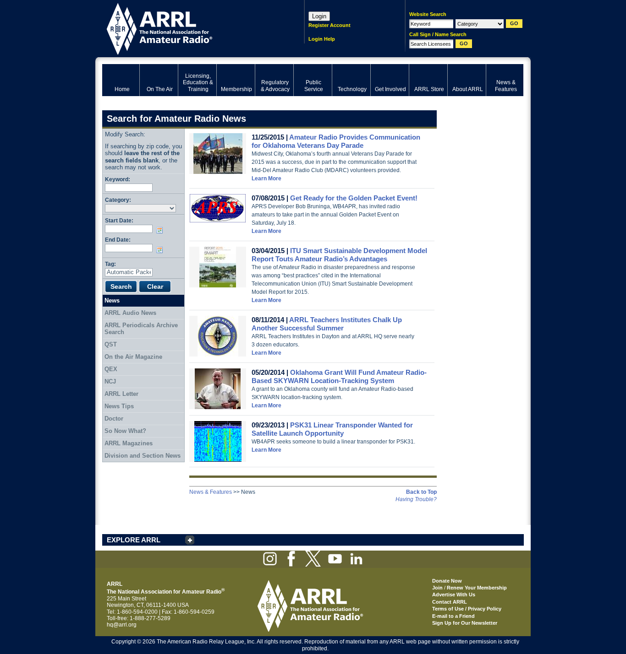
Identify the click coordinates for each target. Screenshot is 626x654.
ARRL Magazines (128, 443)
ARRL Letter (121, 393)
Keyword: (117, 179)
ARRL (191, 27)
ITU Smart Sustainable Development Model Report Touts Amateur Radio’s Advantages (339, 255)
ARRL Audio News (130, 312)
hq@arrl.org (122, 625)
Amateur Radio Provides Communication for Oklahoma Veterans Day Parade (336, 141)
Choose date (161, 230)
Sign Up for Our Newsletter (464, 623)
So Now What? (125, 430)
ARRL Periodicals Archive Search (141, 329)
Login (319, 16)
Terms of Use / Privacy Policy (466, 608)
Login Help (321, 39)
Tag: (110, 264)
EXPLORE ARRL (133, 540)
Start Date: (119, 220)
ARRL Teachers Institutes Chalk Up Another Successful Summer (327, 324)
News (112, 300)
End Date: (118, 240)
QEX (110, 369)
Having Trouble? (416, 499)
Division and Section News (142, 455)
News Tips (119, 406)
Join (437, 587)
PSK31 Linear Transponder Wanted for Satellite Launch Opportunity (332, 429)
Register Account (329, 25)
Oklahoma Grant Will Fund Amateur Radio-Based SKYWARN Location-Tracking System (339, 376)
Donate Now (447, 581)
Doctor (113, 418)
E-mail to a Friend (453, 616)
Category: (118, 200)
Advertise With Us (453, 594)
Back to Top (421, 492)
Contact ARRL (449, 602)
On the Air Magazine (133, 356)
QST (110, 344)
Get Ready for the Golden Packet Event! (353, 198)
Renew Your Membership (477, 587)
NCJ (110, 381)
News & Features (210, 492)
